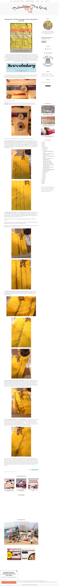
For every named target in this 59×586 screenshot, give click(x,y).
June (44, 175)
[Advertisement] (28, 572)
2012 (43, 180)
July (43, 174)
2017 (43, 143)
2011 (43, 182)
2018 (43, 142)
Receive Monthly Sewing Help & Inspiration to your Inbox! (47, 38)
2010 (43, 183)
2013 (43, 179)
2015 (43, 146)
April (44, 178)
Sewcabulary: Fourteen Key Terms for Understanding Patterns (48, 125)
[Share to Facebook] (32, 469)
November (45, 148)
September (45, 171)
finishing (17, 213)
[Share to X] (34, 469)
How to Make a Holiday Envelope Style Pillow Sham (48, 136)
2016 (43, 144)
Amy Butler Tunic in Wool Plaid (48, 163)
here (25, 422)
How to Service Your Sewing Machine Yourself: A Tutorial (48, 114)
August (44, 173)
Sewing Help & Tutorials (12, 471)
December (45, 147)
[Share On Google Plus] (37, 469)
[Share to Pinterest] (35, 469)
